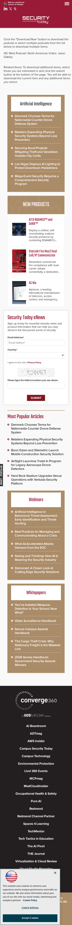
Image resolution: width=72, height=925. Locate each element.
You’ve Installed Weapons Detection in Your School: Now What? (36, 609)
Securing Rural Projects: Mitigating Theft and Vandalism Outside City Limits (36, 152)
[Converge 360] (36, 701)
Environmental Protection (36, 764)
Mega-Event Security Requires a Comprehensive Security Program (37, 180)
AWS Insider (36, 741)
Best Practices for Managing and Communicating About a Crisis (37, 534)
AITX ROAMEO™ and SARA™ (40, 222)
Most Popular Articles (25, 417)
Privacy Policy (34, 362)
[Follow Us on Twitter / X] (11, 9)
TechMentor (36, 831)
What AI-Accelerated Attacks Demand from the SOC (34, 546)
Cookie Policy (30, 900)
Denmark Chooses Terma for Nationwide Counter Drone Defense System (34, 120)
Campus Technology (36, 756)
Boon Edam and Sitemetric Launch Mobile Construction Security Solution (37, 452)
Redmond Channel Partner (36, 816)
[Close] (55, 873)
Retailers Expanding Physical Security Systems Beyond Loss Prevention (36, 136)
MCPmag (36, 779)
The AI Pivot (36, 846)
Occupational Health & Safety (36, 794)
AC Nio (32, 283)
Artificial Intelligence (36, 104)
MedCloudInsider (36, 786)
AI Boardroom (36, 726)
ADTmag (36, 733)
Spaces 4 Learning (36, 824)
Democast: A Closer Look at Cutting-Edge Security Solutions (37, 570)
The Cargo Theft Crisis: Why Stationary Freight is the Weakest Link (37, 645)
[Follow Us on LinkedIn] (6, 9)
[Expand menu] (67, 4)
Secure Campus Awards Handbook (31, 631)
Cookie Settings (30, 907)
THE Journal (36, 854)
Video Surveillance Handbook (35, 621)
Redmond (36, 809)
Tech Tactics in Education (36, 839)
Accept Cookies (30, 918)
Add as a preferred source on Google (16, 3)
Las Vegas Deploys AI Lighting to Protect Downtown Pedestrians (37, 166)
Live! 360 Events (36, 771)
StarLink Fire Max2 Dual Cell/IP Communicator (43, 253)
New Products (36, 204)
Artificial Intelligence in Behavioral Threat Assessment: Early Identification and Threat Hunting (36, 517)
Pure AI (36, 801)
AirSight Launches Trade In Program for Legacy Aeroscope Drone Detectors (36, 465)
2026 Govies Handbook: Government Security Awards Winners (35, 661)
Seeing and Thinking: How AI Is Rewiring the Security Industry (36, 558)
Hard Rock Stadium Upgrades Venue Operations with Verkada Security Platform (36, 479)
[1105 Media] (36, 715)
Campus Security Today (36, 749)
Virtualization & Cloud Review (36, 861)
